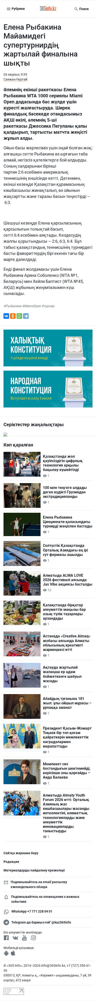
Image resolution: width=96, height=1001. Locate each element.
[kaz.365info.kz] (48, 9)
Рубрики (18, 9)
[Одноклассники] (13, 316)
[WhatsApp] (19, 316)
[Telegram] (26, 316)
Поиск (84, 9)
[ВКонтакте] (6, 316)
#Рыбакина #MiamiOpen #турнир (28, 306)
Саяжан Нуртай (15, 79)
